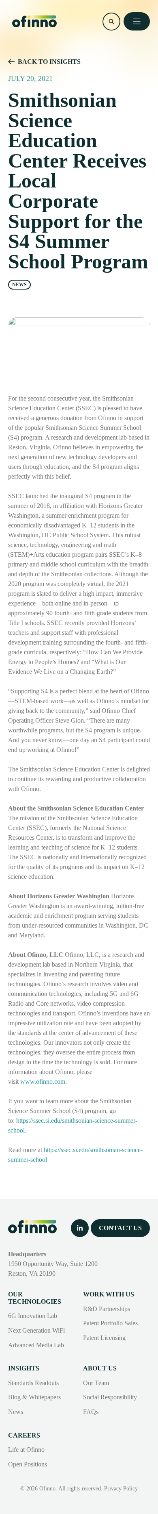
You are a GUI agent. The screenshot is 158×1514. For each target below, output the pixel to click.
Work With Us (108, 1294)
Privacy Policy (121, 1489)
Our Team (96, 1382)
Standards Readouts (33, 1382)
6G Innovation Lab (32, 1315)
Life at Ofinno (26, 1449)
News (15, 1411)
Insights (23, 1368)
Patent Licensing (104, 1337)
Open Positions (27, 1464)
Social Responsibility (110, 1397)
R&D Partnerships (106, 1308)
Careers (24, 1435)
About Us (100, 1368)
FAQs (90, 1411)
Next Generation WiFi (36, 1330)
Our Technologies (34, 1298)
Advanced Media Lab (36, 1345)
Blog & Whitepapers (34, 1397)
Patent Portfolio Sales (110, 1323)
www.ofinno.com (42, 1081)
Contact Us (120, 1227)
